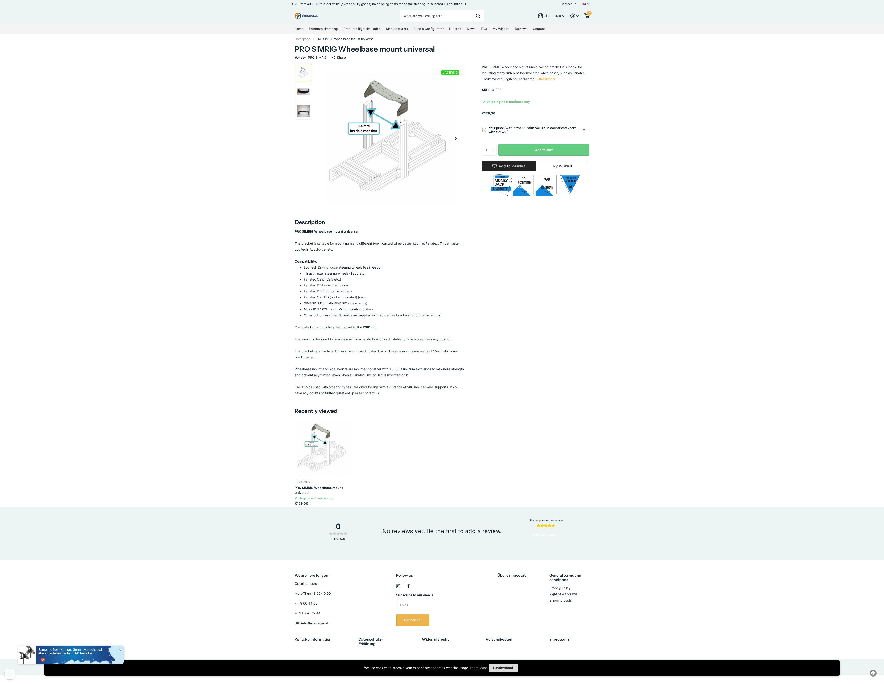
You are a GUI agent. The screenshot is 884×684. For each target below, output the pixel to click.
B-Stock (455, 29)
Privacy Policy (559, 588)
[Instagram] (398, 586)
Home (299, 29)
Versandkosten (499, 639)
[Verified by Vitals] (43, 660)
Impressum (559, 639)
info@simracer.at (314, 623)
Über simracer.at (511, 575)
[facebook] (408, 586)
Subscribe (412, 620)
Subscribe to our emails (414, 595)
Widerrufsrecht (435, 639)
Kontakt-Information (313, 639)
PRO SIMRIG (317, 57)
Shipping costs (560, 600)
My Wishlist (501, 29)
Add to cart (543, 150)
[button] (292, 4)
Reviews (521, 29)
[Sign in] (574, 16)
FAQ (484, 29)
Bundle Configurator (428, 29)
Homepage (302, 39)
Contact (539, 29)
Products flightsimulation (362, 29)
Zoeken (478, 15)
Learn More (478, 668)
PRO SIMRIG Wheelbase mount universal (319, 490)
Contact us (568, 4)
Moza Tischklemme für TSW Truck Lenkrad (67, 653)
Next (465, 4)
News (471, 29)
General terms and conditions (565, 577)
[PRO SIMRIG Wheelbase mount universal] (323, 448)
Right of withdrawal (563, 594)
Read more (547, 79)
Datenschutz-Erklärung (370, 641)
